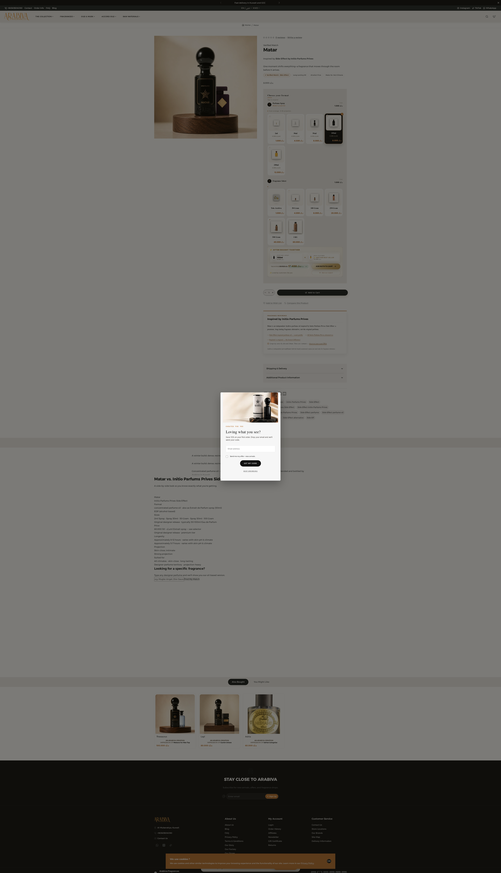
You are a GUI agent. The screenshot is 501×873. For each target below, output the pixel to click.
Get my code (250, 463)
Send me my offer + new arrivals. (242, 456)
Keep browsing (250, 471)
